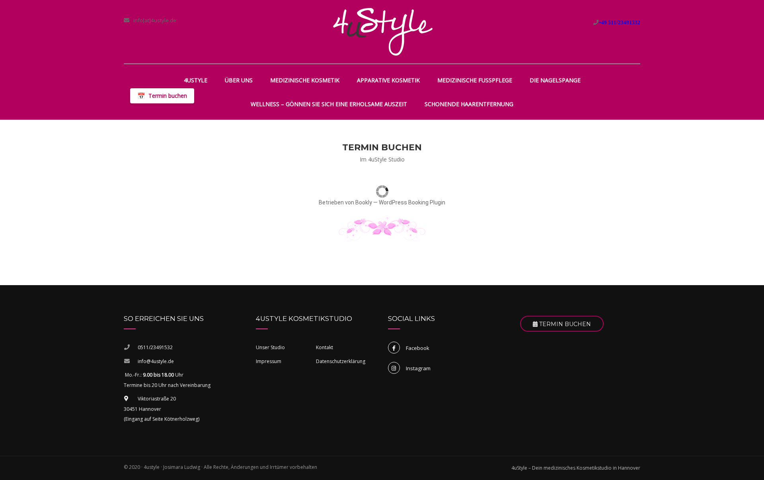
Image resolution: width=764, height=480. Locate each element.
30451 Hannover (142, 409)
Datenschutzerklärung (340, 361)
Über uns (239, 80)
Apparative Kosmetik (388, 80)
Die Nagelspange (555, 80)
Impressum (268, 361)
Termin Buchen (564, 324)
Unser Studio (270, 347)
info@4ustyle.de (156, 361)
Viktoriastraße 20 (157, 398)
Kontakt (324, 347)
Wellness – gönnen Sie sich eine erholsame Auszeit (329, 104)
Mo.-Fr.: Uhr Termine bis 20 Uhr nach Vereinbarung (167, 380)
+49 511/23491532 (619, 22)
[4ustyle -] (383, 32)
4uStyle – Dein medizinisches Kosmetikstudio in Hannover (575, 467)
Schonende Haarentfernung (469, 104)
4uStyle (195, 80)
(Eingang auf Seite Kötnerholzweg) (161, 419)
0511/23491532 (155, 347)
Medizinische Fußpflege (474, 80)
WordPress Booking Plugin (412, 202)
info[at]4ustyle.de (154, 20)
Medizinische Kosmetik (304, 80)
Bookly (363, 202)
